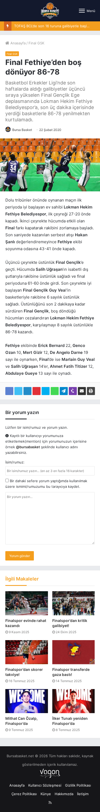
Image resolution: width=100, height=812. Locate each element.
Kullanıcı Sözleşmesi (44, 785)
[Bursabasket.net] (50, 11)
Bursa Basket (22, 130)
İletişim (83, 794)
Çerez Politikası (24, 794)
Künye (46, 794)
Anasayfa (17, 43)
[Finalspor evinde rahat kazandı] (26, 603)
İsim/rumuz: (15, 462)
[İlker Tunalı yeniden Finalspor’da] (73, 701)
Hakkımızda (64, 794)
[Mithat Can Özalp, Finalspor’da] (26, 701)
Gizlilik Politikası (78, 785)
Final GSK (36, 43)
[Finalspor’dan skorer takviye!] (26, 652)
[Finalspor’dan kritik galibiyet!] (73, 603)
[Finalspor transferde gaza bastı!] (73, 652)
